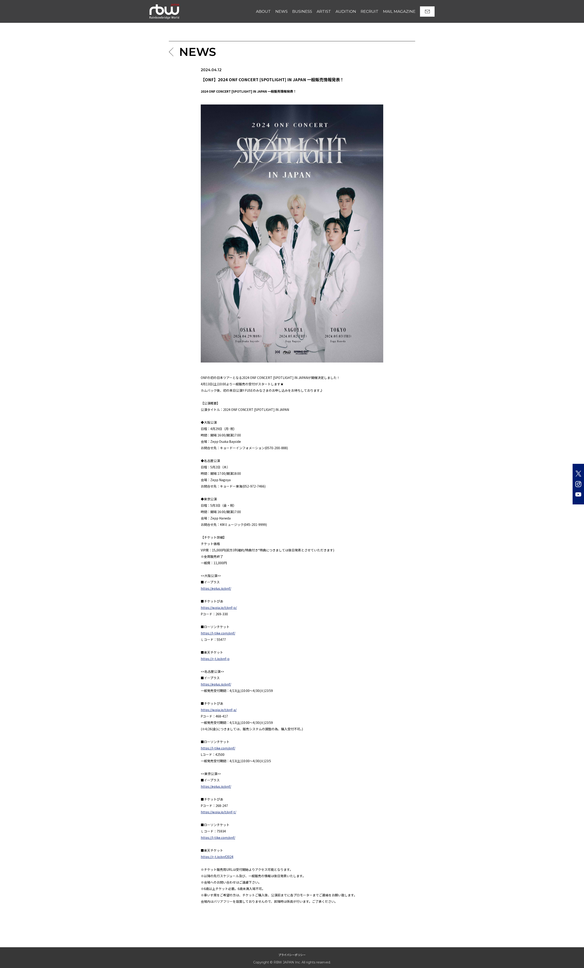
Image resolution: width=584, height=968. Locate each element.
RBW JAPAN (159, 5)
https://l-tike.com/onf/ (218, 633)
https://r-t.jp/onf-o (215, 658)
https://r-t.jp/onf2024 (217, 856)
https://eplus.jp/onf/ (216, 588)
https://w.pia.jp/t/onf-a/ (219, 709)
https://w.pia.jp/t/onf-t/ (218, 812)
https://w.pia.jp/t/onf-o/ (219, 607)
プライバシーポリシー (292, 955)
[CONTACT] (427, 11)
